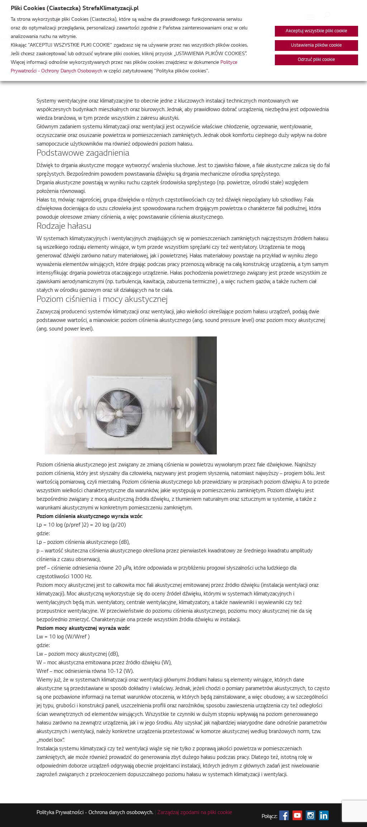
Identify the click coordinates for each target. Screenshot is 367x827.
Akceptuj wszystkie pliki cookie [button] (316, 31)
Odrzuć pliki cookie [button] (316, 59)
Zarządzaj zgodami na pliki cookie (194, 813)
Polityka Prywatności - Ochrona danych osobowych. (95, 813)
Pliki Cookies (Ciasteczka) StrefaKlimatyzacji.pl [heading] (74, 8)
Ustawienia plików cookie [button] (316, 45)
